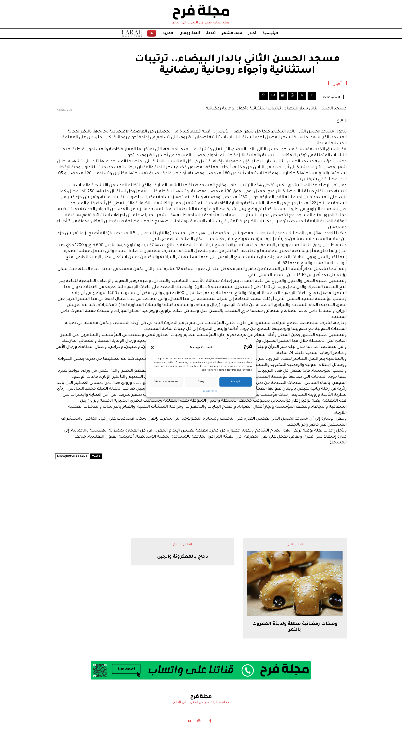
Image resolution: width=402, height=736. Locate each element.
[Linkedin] (283, 96)
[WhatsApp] (292, 96)
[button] (152, 348)
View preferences (166, 381)
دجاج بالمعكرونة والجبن (182, 557)
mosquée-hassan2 (72, 456)
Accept (235, 381)
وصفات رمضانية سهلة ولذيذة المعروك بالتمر (295, 627)
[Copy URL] (263, 96)
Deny (200, 381)
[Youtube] (189, 722)
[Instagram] (199, 722)
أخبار (337, 83)
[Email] (273, 96)
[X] (302, 96)
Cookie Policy (210, 391)
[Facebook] (312, 96)
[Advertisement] (201, 486)
